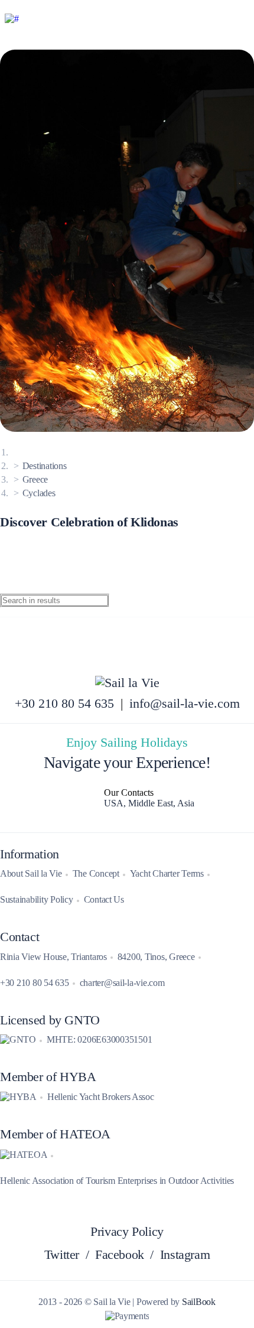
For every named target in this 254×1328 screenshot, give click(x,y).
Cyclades (39, 493)
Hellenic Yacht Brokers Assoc (100, 1097)
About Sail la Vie (31, 873)
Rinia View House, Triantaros (53, 957)
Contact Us (104, 899)
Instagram (185, 1255)
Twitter (61, 1255)
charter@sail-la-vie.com (122, 983)
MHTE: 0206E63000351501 (99, 1039)
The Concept (96, 873)
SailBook (199, 1302)
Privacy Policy (127, 1232)
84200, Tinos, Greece (156, 957)
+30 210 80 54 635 (64, 703)
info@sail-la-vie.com (184, 703)
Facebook (119, 1255)
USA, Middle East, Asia (149, 803)
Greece (35, 479)
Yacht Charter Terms (167, 873)
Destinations (44, 466)
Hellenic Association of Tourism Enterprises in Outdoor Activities (117, 1181)
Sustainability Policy (36, 899)
